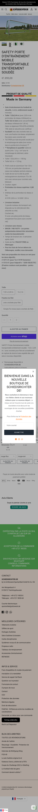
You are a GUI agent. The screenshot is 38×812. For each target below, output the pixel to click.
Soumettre (19, 432)
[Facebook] (16, 439)
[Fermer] (33, 371)
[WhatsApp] (22, 439)
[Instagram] (19, 439)
